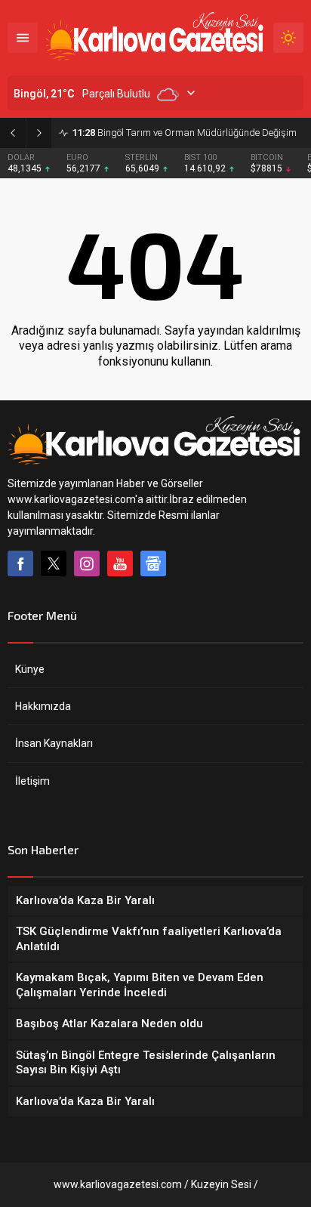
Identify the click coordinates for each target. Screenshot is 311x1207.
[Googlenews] (153, 563)
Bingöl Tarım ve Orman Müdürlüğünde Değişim (184, 132)
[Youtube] (120, 563)
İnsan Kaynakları (54, 743)
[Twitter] (53, 563)
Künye (30, 669)
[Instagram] (87, 563)
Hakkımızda (43, 706)
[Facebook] (20, 563)
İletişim (32, 781)
